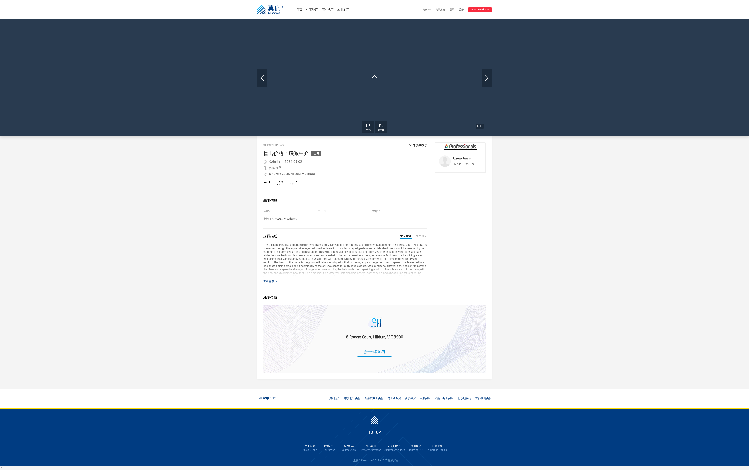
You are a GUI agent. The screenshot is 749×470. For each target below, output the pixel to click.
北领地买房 (464, 398)
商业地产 (328, 9)
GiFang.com (366, 460)
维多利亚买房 (352, 398)
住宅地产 (312, 9)
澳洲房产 (334, 398)
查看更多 (269, 281)
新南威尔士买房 (373, 398)
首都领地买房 (483, 398)
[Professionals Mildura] (460, 146)
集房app (427, 10)
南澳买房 (425, 398)
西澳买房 (410, 398)
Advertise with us (480, 10)
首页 (299, 9)
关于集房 (440, 10)
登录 (452, 10)
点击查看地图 (374, 352)
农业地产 (343, 9)
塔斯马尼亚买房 (444, 398)
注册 (461, 10)
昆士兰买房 (394, 398)
